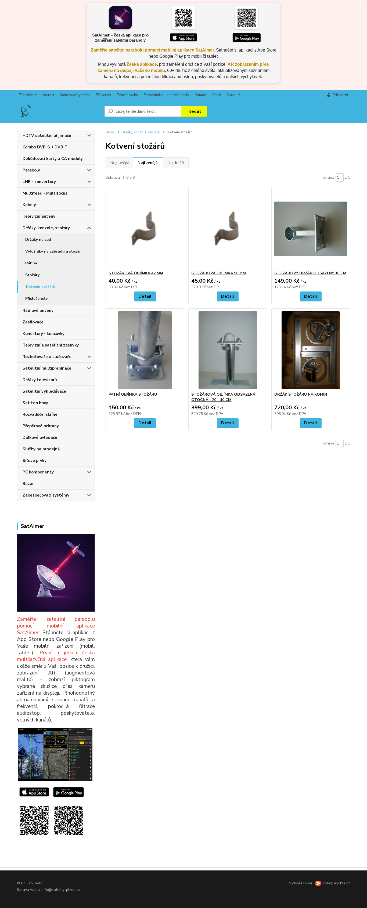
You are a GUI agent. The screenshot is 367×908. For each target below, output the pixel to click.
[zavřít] (360, 5)
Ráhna (31, 263)
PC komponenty (38, 472)
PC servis (103, 95)
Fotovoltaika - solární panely (166, 95)
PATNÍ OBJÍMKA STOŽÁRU (133, 394)
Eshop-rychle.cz (336, 883)
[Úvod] (58, 111)
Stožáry (32, 275)
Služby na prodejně (41, 449)
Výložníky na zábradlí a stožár (53, 251)
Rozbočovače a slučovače (47, 356)
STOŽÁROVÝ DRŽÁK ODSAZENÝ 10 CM (310, 273)
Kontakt (201, 95)
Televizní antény (39, 216)
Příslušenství (37, 298)
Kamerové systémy (75, 95)
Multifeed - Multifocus (45, 193)
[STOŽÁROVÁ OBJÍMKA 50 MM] (227, 229)
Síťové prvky (34, 460)
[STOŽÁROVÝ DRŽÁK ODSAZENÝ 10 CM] (310, 229)
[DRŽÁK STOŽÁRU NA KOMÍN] (310, 350)
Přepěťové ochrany (41, 426)
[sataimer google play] (68, 792)
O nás (231, 95)
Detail (145, 296)
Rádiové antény (38, 310)
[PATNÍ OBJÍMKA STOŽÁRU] (145, 350)
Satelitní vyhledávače (44, 391)
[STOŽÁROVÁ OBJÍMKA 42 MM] (145, 229)
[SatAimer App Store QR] (183, 17)
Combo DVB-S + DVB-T (45, 147)
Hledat (193, 111)
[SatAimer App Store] (183, 37)
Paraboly (31, 170)
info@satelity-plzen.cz (61, 889)
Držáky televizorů (40, 379)
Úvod (110, 132)
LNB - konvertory (39, 181)
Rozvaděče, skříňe (40, 414)
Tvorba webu (127, 95)
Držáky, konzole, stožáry (46, 228)
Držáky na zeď (38, 239)
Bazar (28, 483)
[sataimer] (42, 754)
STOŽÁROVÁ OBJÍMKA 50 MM (218, 273)
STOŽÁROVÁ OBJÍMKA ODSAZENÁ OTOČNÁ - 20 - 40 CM (223, 397)
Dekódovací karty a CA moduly (53, 158)
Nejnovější (119, 162)
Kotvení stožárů (40, 286)
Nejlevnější (148, 162)
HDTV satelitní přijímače (47, 135)
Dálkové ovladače (40, 437)
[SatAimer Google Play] (246, 37)
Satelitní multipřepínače (47, 368)
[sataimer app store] (34, 792)
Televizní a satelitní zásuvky (51, 345)
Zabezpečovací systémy (46, 495)
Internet (48, 95)
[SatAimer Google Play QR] (246, 17)
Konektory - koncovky (43, 333)
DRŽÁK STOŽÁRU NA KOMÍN (300, 394)
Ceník (216, 95)
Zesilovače (33, 322)
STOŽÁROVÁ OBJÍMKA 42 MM (136, 273)
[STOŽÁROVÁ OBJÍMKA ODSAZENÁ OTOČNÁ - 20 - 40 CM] (227, 350)
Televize (26, 95)
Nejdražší (175, 162)
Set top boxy (35, 403)
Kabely (29, 204)
